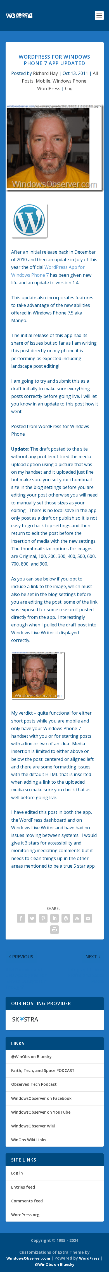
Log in (17, 1173)
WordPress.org (25, 1214)
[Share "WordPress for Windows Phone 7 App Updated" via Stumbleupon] (76, 918)
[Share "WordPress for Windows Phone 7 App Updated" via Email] (88, 918)
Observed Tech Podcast (34, 1084)
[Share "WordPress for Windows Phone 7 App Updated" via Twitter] (32, 918)
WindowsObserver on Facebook (41, 1098)
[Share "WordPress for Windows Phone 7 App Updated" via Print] (54, 929)
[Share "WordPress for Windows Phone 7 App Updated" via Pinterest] (43, 918)
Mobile (43, 81)
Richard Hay (45, 73)
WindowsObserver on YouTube (40, 1112)
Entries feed (23, 1187)
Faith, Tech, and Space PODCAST (43, 1070)
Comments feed (27, 1201)
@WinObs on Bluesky (31, 1056)
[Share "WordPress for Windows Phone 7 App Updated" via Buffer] (65, 918)
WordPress (48, 88)
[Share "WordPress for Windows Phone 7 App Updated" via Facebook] (21, 918)
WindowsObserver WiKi (33, 1126)
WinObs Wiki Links (28, 1139)
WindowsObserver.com (28, 1258)
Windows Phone (69, 81)
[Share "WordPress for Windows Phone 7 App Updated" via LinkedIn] (54, 918)
